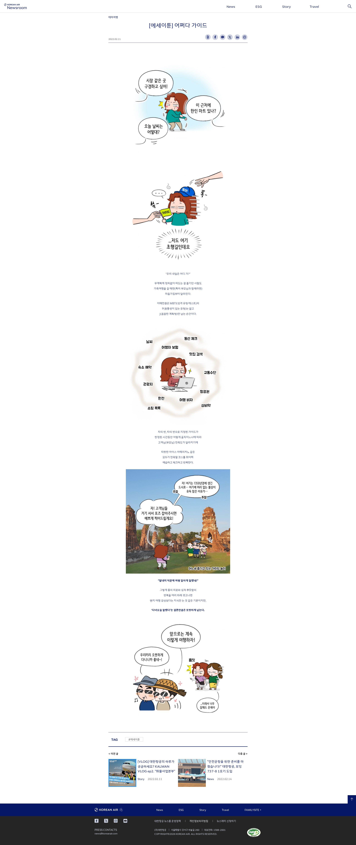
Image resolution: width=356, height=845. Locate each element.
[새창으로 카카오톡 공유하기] (222, 37)
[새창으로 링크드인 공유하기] (237, 37)
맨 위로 (352, 799)
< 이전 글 (113, 753)
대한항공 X (106, 821)
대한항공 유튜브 (125, 821)
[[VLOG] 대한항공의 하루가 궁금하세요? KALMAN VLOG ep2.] (122, 773)
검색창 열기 (349, 6)
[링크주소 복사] (208, 37)
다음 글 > (243, 753)
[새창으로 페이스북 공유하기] (215, 37)
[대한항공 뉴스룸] (15, 6)
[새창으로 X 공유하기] (230, 37)
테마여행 (113, 17)
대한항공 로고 (115, 810)
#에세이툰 (134, 739)
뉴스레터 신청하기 (226, 821)
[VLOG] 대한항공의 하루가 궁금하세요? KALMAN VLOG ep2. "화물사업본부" (156, 766)
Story (286, 6)
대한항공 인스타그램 (116, 821)
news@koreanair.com (106, 833)
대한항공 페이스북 (96, 821)
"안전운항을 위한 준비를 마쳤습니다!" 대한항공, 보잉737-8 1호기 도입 (225, 766)
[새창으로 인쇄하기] (245, 37)
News (231, 6)
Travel (314, 6)
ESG (258, 6)
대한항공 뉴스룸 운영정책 (167, 821)
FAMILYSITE (253, 810)
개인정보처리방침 (198, 821)
